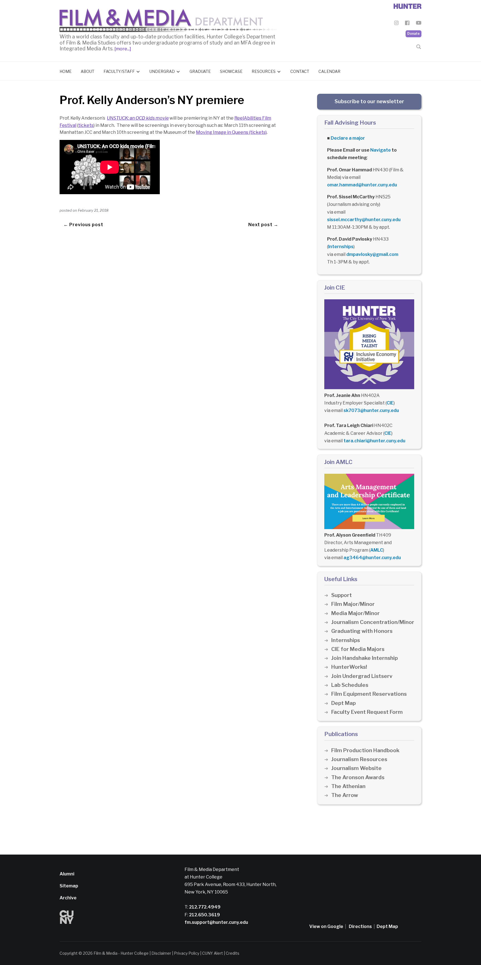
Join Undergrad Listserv (361, 676)
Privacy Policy (186, 953)
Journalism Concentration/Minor (372, 622)
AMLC (376, 550)
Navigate (380, 150)
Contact (299, 71)
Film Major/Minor (353, 604)
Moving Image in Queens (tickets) (231, 132)
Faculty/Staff (119, 71)
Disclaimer (161, 953)
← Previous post (83, 224)
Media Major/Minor (355, 613)
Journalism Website (356, 768)
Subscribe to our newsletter (369, 101)
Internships (341, 246)
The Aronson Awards (357, 777)
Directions (360, 926)
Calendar (329, 71)
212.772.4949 (204, 907)
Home (66, 71)
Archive (68, 897)
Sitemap (69, 886)
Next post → (263, 224)
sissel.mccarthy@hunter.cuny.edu (364, 219)
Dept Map (343, 703)
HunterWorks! (349, 667)
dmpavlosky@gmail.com (372, 254)
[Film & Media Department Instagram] (396, 23)
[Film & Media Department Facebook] (407, 23)
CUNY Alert (212, 953)
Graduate (200, 71)
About (87, 71)
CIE (390, 403)
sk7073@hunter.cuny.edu (371, 410)
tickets (86, 125)
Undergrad (162, 71)
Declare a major (348, 138)
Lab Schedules (349, 685)
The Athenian (348, 786)
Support (341, 595)
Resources (264, 71)
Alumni (67, 874)
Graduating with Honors (361, 631)
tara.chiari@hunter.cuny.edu (374, 440)
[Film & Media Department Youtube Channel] (418, 23)
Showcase (231, 71)
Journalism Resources (359, 759)
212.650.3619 (204, 914)
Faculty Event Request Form (367, 712)
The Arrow (344, 795)
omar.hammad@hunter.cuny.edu (362, 184)
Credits (232, 953)
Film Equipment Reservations (369, 694)
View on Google (326, 926)
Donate (413, 33)
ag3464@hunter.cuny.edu (372, 557)
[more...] (122, 48)
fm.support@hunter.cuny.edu (216, 922)
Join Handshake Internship (364, 658)
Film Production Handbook (365, 750)
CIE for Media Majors (357, 649)
